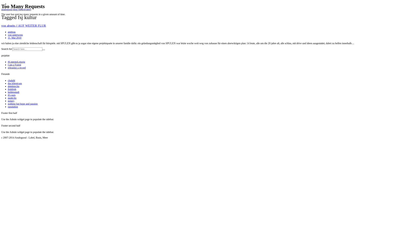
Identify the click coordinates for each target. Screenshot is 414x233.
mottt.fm (12, 98)
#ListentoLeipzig (16, 62)
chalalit (11, 80)
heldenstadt (13, 92)
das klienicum (15, 83)
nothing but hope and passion (23, 103)
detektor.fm (13, 86)
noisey (11, 101)
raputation (13, 106)
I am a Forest (14, 64)
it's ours (12, 95)
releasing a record (17, 67)
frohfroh (12, 89)
